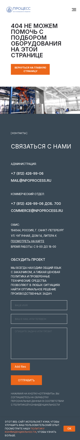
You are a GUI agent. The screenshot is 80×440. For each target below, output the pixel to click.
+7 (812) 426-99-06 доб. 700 (36, 204)
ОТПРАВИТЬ (26, 380)
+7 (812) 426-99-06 (27, 173)
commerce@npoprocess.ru (37, 211)
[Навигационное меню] (74, 9)
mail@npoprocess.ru (31, 180)
